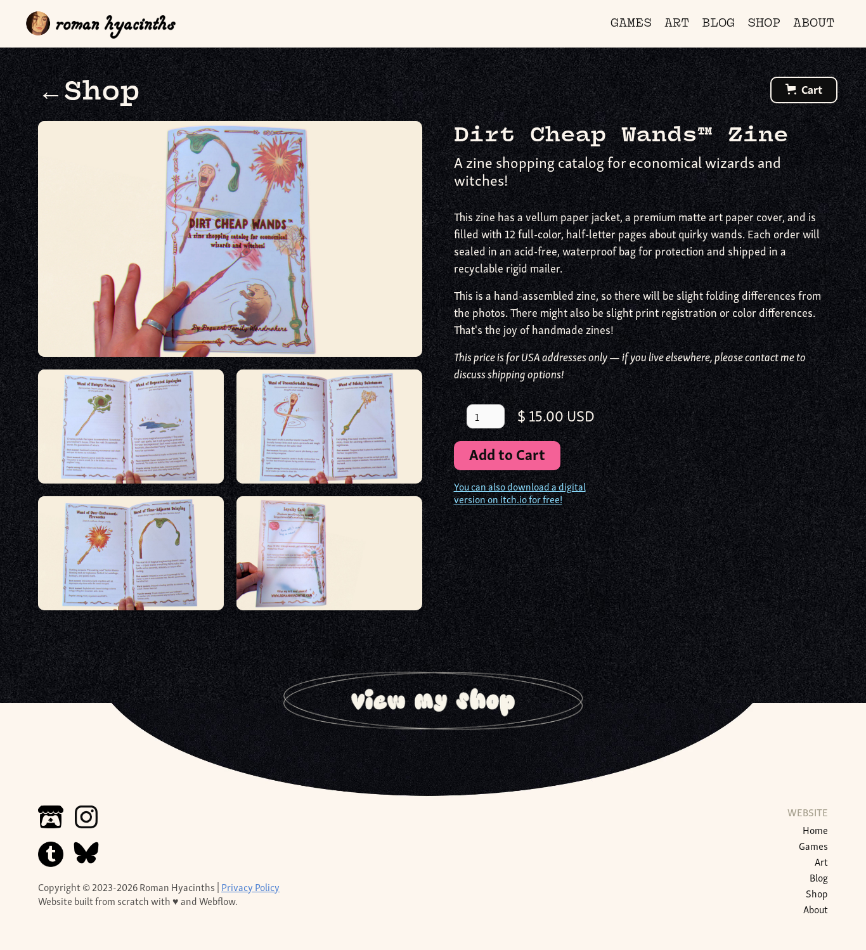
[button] (803, 90)
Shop (817, 893)
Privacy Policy (250, 886)
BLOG (718, 24)
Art (821, 861)
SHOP (763, 24)
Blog (819, 877)
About (815, 909)
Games (813, 845)
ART (676, 24)
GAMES (631, 24)
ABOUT (813, 24)
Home (815, 830)
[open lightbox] (230, 239)
